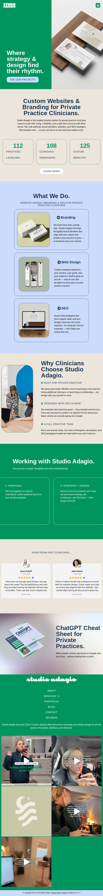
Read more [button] (26, 594)
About (51, 690)
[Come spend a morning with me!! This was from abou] (26, 761)
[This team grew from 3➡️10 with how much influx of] (77, 811)
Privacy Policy (56, 893)
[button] (98, 5)
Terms (64, 893)
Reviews (51, 717)
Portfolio (51, 701)
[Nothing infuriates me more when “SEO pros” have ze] (77, 761)
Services (50, 696)
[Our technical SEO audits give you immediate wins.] (26, 862)
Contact (51, 712)
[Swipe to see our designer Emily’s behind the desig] (26, 811)
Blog (51, 707)
